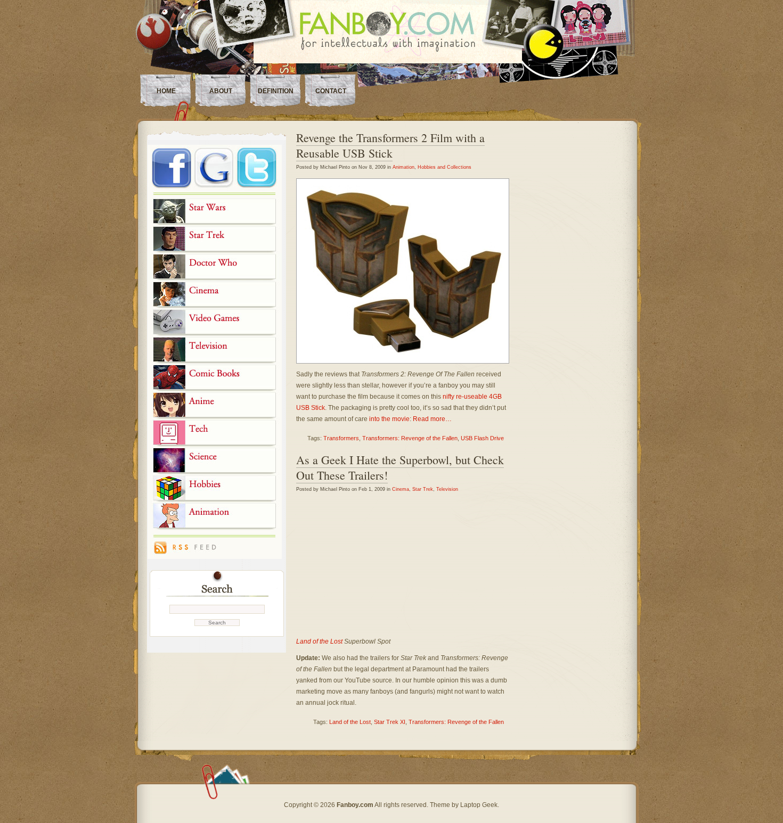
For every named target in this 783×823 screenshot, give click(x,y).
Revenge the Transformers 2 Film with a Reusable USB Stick (390, 145)
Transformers (341, 438)
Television (447, 489)
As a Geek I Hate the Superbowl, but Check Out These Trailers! (400, 467)
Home (166, 91)
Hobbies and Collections (444, 167)
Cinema (400, 489)
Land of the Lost (319, 641)
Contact (330, 91)
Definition (275, 91)
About (220, 91)
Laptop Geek (478, 805)
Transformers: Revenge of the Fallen (410, 438)
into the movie (389, 419)
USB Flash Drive (482, 438)
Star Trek (422, 489)
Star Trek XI (389, 722)
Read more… (432, 419)
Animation (403, 167)
